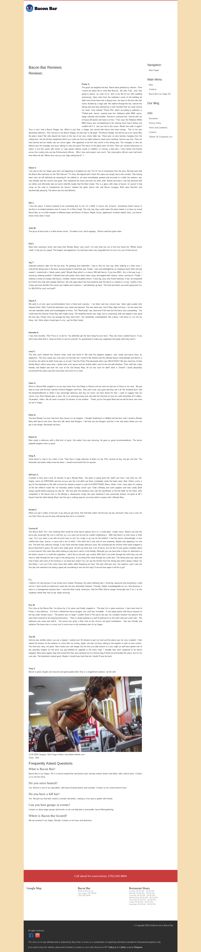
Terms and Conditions (158, 128)
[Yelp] (37, 937)
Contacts (153, 89)
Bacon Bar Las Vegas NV (160, 94)
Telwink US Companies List (160, 137)
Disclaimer (153, 118)
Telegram (138, 947)
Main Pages (154, 70)
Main (151, 85)
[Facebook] (31, 937)
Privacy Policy (155, 123)
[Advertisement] (100, 40)
